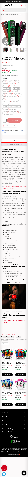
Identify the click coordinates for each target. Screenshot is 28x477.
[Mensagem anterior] (2, 1)
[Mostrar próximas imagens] (26, 49)
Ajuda (4, 421)
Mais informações (7, 65)
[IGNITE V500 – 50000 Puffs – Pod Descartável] (7, 354)
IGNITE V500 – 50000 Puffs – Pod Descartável (7, 363)
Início (2, 14)
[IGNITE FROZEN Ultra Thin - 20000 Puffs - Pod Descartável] (20, 354)
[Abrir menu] (2, 5)
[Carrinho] (23, 5)
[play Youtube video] (14, 296)
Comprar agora (7, 374)
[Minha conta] (26, 5)
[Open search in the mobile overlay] (14, 10)
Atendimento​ (6, 417)
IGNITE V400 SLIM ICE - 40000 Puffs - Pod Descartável (7, 393)
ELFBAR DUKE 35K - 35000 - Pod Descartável (20, 393)
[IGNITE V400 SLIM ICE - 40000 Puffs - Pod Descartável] (7, 384)
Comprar (14, 120)
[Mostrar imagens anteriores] (2, 49)
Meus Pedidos (7, 425)
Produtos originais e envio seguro (14, 1)
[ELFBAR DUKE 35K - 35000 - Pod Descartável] (20, 384)
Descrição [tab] (14, 140)
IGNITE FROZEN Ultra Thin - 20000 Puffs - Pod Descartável (20, 364)
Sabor (5, 78)
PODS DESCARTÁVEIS (11, 14)
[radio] (6, 81)
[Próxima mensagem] (26, 1)
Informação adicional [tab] (14, 144)
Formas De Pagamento (10, 429)
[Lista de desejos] (21, 5)
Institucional (6, 413)
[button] (24, 22)
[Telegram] (4, 474)
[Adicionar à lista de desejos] (11, 350)
